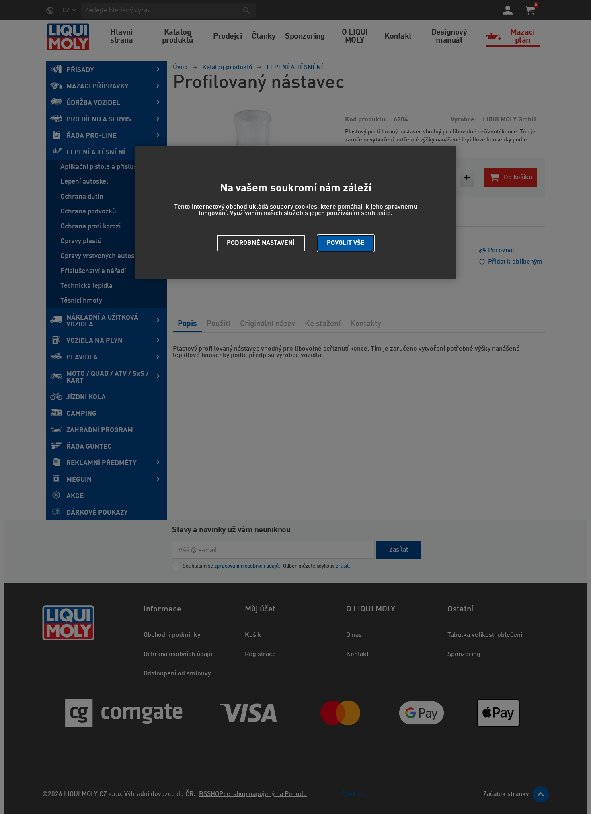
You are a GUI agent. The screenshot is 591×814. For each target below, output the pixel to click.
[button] (346, 243)
